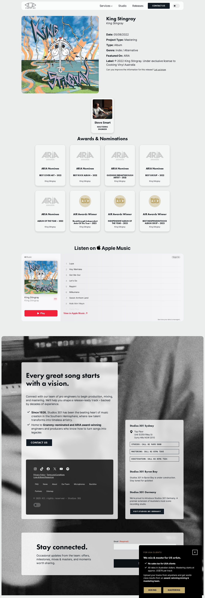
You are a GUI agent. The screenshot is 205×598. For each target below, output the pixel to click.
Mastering (174, 590)
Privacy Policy (39, 475)
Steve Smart (103, 122)
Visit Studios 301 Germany (147, 511)
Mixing (152, 590)
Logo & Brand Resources (43, 477)
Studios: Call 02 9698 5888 (146, 444)
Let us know (160, 69)
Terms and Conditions (56, 475)
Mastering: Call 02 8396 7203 (147, 452)
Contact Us (158, 6)
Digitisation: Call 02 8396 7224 (149, 459)
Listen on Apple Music (102, 248)
